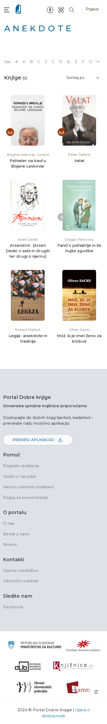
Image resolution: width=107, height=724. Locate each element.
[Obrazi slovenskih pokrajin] (34, 687)
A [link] (24, 61)
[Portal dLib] (28, 666)
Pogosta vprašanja (21, 465)
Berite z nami (16, 533)
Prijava (92, 9)
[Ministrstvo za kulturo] (34, 645)
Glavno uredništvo (20, 570)
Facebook (13, 606)
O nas (8, 523)
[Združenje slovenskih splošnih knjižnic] (73, 666)
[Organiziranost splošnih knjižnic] (83, 645)
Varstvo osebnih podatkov (28, 486)
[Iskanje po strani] (71, 9)
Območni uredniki (20, 580)
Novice (10, 544)
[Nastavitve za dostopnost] (50, 9)
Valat (79, 160)
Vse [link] (7, 61)
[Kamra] (79, 687)
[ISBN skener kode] (61, 9)
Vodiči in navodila (19, 476)
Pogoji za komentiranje (25, 497)
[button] (6, 9)
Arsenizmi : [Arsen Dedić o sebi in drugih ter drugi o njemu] (28, 251)
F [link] (83, 61)
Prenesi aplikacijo (33, 439)
